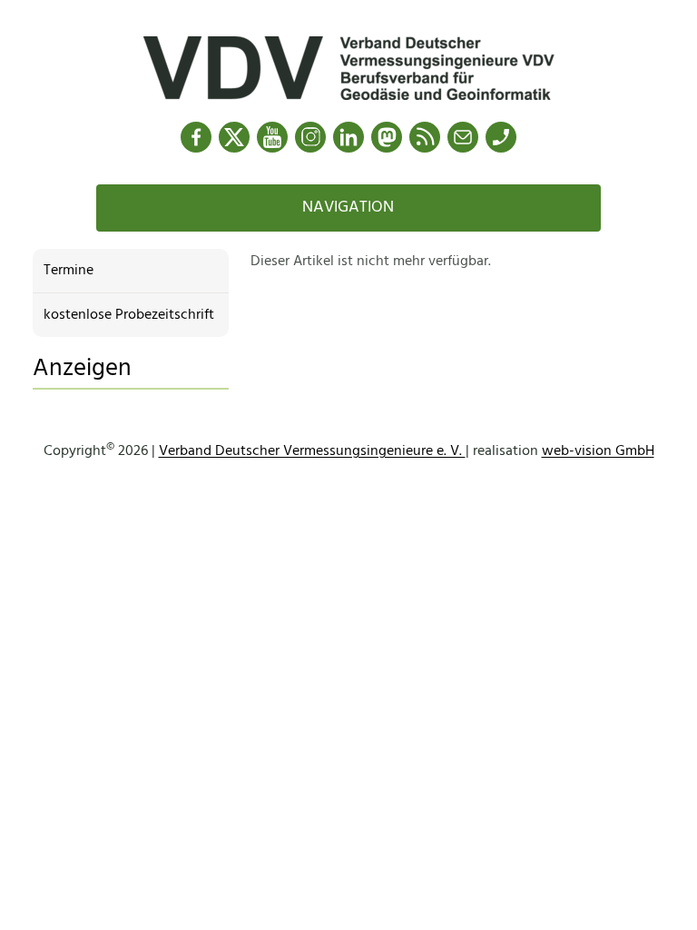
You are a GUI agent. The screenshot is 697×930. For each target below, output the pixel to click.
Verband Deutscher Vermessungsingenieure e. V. (312, 451)
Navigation (348, 207)
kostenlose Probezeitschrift (129, 315)
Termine (68, 270)
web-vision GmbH (598, 451)
